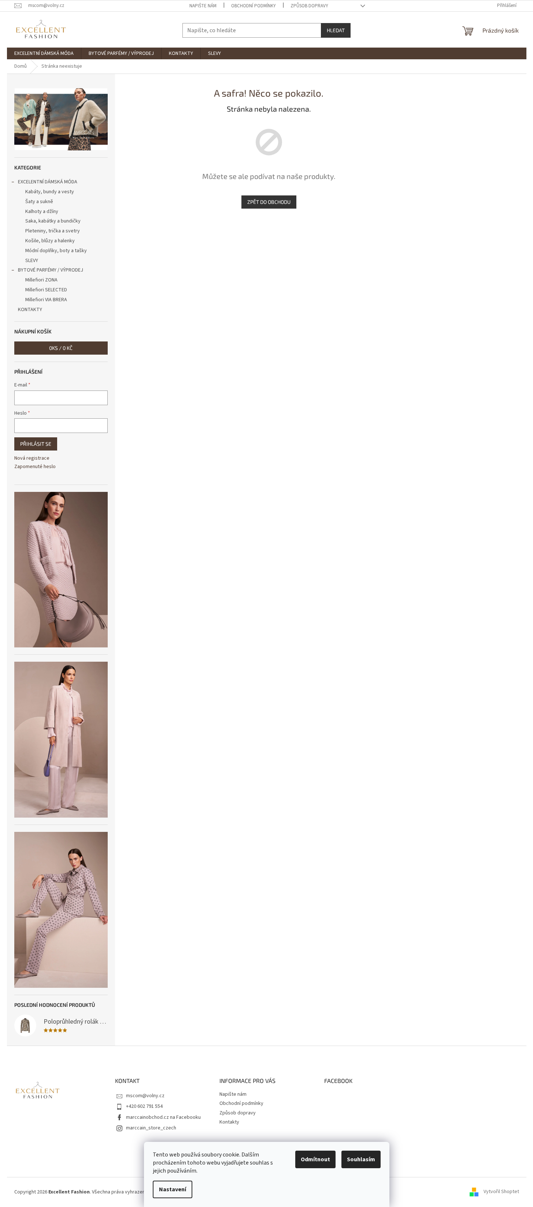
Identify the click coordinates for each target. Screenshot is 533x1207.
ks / (61, 348)
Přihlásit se (35, 444)
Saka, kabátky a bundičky (53, 221)
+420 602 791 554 (144, 1106)
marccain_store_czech (151, 1128)
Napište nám (202, 6)
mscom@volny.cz (145, 1095)
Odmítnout (315, 1159)
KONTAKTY (30, 309)
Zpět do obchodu (268, 202)
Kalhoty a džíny (41, 211)
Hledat (336, 30)
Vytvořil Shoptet (501, 1192)
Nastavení (172, 1189)
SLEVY (31, 260)
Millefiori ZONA (41, 280)
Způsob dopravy (309, 6)
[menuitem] (44, 53)
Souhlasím (361, 1159)
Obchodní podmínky (253, 6)
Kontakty (229, 1122)
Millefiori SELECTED (46, 290)
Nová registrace (31, 458)
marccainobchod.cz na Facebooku (163, 1117)
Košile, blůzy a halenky (50, 240)
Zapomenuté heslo (35, 466)
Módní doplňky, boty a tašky (56, 250)
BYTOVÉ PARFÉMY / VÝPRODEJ (50, 270)
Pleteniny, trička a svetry (52, 231)
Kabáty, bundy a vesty (49, 191)
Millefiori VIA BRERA (46, 299)
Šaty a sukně (39, 201)
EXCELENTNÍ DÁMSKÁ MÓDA (47, 182)
